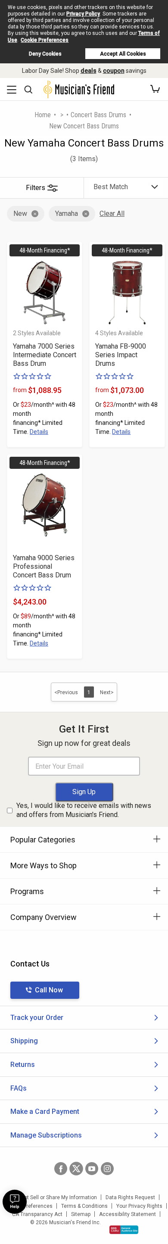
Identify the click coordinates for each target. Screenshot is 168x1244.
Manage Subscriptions (46, 1135)
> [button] (61, 115)
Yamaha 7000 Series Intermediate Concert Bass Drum (44, 355)
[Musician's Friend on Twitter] (76, 1168)
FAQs (18, 1088)
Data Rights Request (130, 1197)
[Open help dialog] (15, 1202)
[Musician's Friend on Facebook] (60, 1168)
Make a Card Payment (44, 1111)
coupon (113, 70)
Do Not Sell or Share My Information (55, 1197)
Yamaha (66, 213)
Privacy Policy (83, 14)
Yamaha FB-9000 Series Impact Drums (120, 355)
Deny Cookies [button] (45, 54)
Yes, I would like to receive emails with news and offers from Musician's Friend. (83, 810)
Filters (35, 188)
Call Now (49, 990)
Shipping (24, 1041)
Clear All (112, 213)
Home (42, 115)
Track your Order (36, 1017)
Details (39, 431)
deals (88, 70)
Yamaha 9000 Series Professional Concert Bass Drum (44, 566)
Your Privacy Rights (139, 1206)
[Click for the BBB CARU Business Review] (123, 1229)
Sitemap (80, 1214)
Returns (22, 1064)
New (20, 213)
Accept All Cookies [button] (123, 54)
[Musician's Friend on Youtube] (92, 1168)
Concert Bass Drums (98, 115)
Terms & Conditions (84, 1206)
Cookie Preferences (44, 40)
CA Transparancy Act (37, 1214)
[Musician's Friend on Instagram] (107, 1168)
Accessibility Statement (127, 1214)
